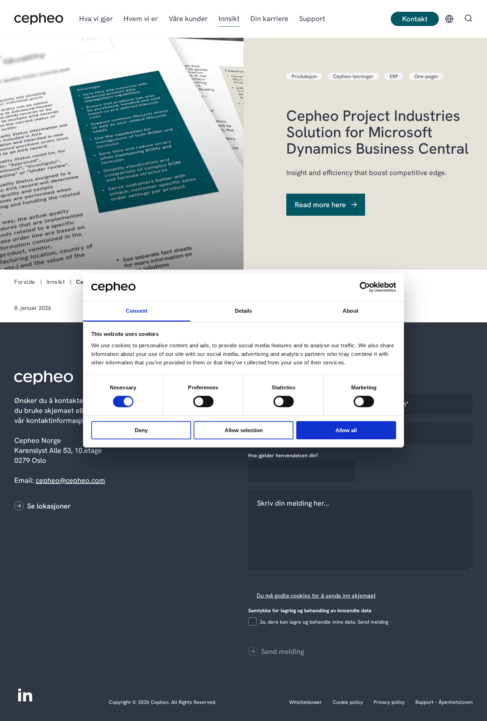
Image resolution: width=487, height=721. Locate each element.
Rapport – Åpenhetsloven (444, 702)
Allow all (346, 430)
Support (312, 18)
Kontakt (414, 18)
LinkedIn (25, 694)
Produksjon (304, 76)
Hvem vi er (141, 18)
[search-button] (468, 19)
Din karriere (269, 18)
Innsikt (229, 18)
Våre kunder (188, 18)
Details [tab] (243, 311)
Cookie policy (348, 702)
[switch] (197, 400)
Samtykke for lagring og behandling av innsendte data (311, 610)
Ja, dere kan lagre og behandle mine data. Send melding (324, 622)
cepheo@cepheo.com (70, 480)
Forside (24, 282)
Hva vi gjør (96, 18)
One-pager (426, 76)
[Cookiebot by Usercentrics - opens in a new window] (365, 287)
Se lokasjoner (49, 506)
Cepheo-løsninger (353, 76)
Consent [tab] (136, 311)
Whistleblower (305, 702)
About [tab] (350, 311)
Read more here (320, 204)
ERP (394, 76)
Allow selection (244, 430)
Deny (141, 430)
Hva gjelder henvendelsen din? (284, 455)
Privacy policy (389, 702)
